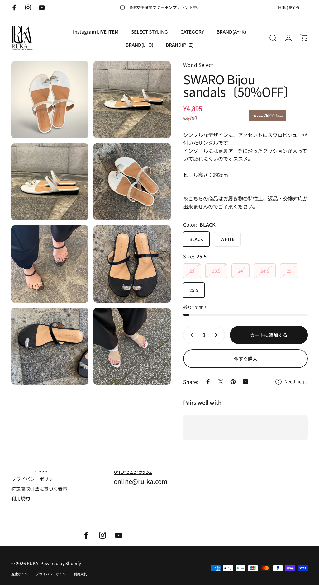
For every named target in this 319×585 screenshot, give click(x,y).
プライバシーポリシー (34, 479)
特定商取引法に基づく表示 (39, 489)
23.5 (216, 271)
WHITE (227, 239)
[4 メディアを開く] (132, 181)
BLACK (196, 239)
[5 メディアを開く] (49, 264)
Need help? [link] (296, 381)
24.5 (264, 271)
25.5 (193, 290)
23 (191, 271)
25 (289, 271)
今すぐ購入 (245, 358)
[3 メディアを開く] (49, 181)
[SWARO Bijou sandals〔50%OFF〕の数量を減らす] (190, 335)
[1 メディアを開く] (49, 99)
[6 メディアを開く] (132, 264)
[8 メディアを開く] (132, 346)
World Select (198, 64)
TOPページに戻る (30, 469)
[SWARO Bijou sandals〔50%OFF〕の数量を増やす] (217, 335)
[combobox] (293, 7)
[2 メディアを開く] (132, 99)
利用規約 (20, 498)
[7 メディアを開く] (49, 346)
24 (240, 271)
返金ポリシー (21, 573)
